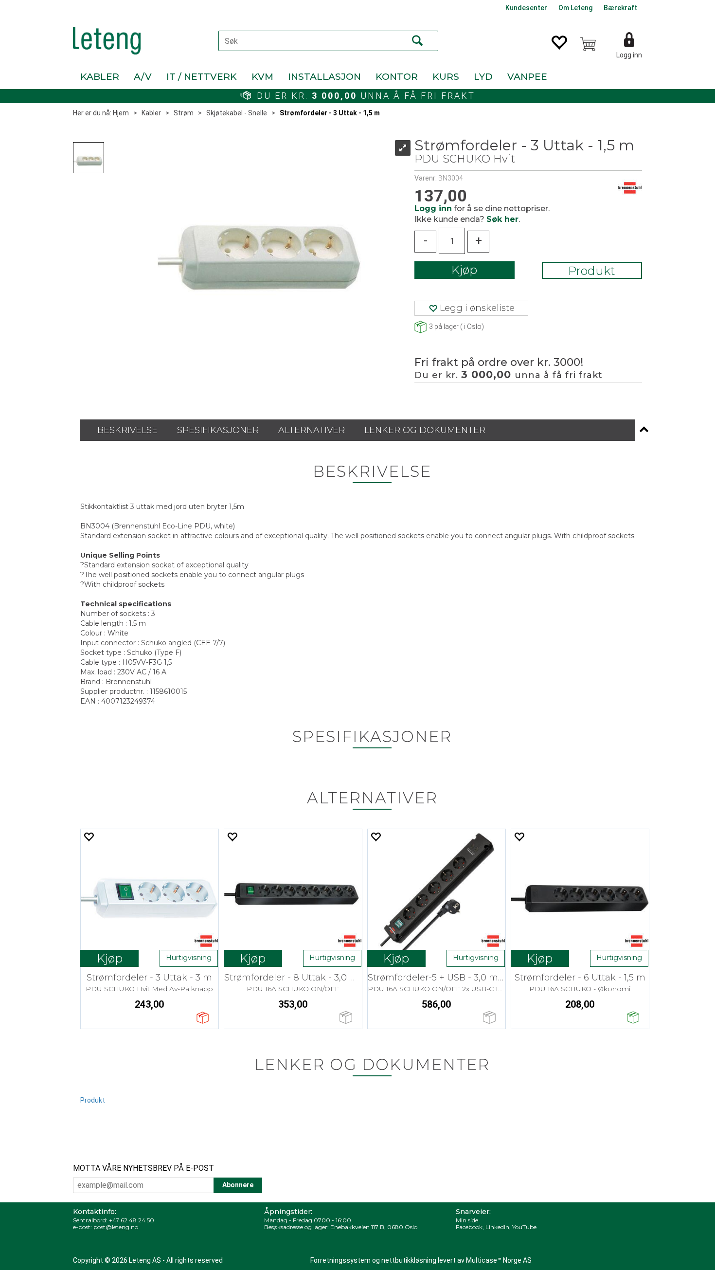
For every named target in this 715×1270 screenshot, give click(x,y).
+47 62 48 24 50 (131, 1220)
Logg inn (629, 55)
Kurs (445, 76)
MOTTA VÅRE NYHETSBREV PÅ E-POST (143, 1168)
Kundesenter (526, 8)
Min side (467, 1220)
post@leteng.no (115, 1227)
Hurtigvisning (189, 957)
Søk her (502, 219)
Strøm (184, 113)
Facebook (469, 1227)
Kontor (396, 76)
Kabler (99, 76)
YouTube (524, 1227)
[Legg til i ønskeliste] (88, 836)
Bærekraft (620, 8)
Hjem (121, 113)
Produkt (591, 271)
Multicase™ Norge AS (499, 1260)
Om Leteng (575, 8)
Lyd (483, 76)
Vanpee (527, 76)
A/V (143, 76)
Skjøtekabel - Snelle (236, 113)
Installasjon (324, 76)
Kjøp (464, 270)
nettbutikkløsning (408, 1260)
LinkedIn (497, 1227)
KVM (262, 76)
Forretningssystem (340, 1260)
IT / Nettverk (201, 76)
